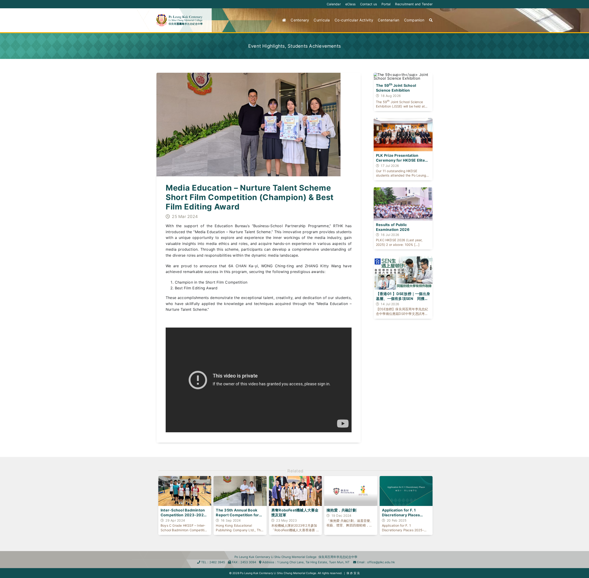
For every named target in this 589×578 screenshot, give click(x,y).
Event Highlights (266, 46)
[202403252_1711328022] (248, 74)
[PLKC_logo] (179, 16)
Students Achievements (314, 46)
